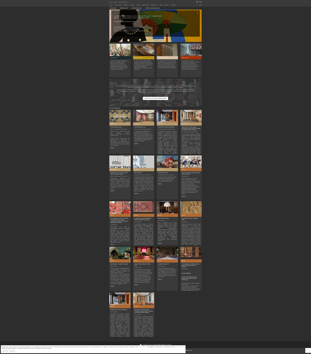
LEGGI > (113, 147)
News (132, 5)
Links (160, 5)
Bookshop (154, 5)
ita (197, 5)
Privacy (166, 5)
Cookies (173, 5)
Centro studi (124, 8)
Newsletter (145, 5)
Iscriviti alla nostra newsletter (155, 98)
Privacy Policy (180, 346)
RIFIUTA (12, 351)
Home (111, 5)
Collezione (112, 8)
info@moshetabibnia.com (185, 350)
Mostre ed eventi (136, 8)
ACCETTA (5, 351)
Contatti (126, 5)
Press (138, 5)
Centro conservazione (153, 8)
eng (200, 5)
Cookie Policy (142, 346)
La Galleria (118, 5)
